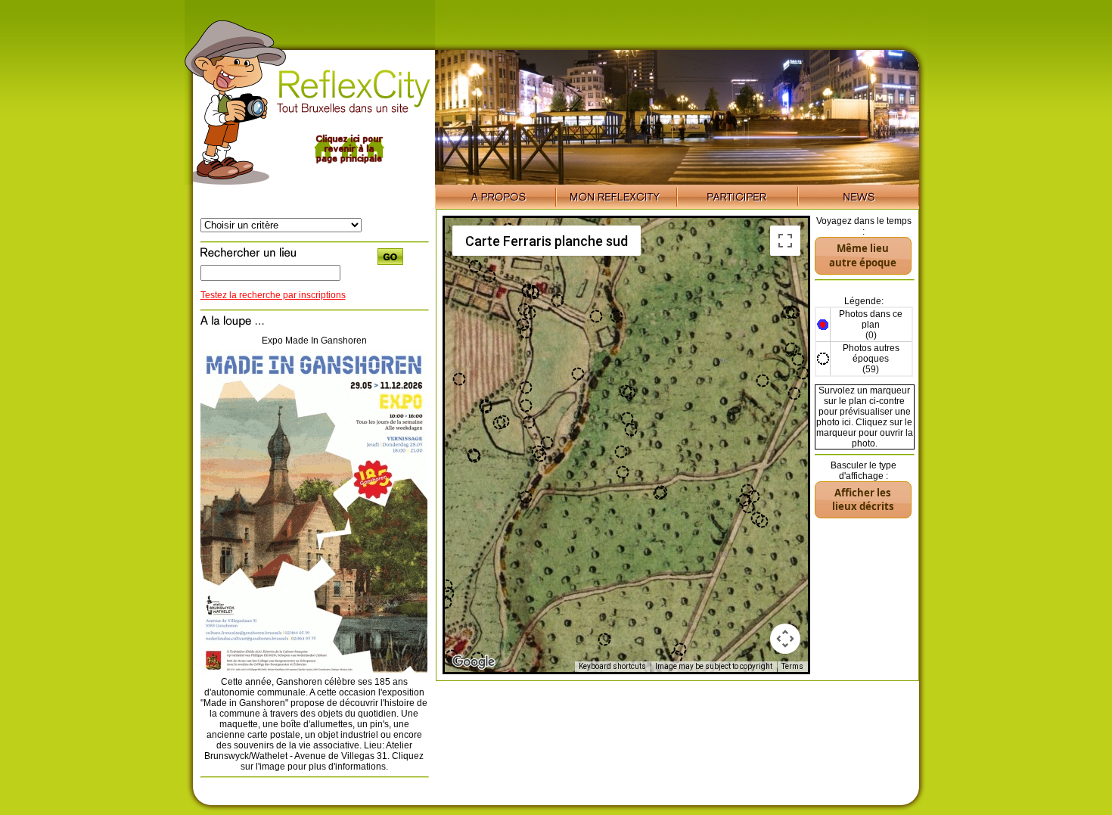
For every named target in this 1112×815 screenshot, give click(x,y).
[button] (762, 380)
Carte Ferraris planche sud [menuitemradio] (546, 241)
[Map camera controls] (785, 639)
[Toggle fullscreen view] (785, 241)
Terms (792, 666)
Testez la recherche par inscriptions (273, 295)
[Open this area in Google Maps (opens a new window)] (474, 662)
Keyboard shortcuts (612, 666)
